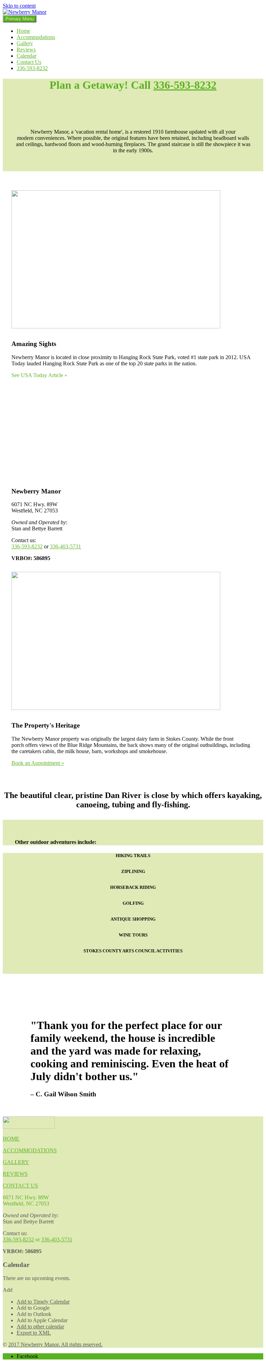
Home (23, 31)
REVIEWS (15, 1174)
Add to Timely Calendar (43, 1302)
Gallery (25, 43)
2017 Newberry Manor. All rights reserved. (55, 1344)
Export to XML (34, 1333)
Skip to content (19, 6)
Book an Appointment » (37, 763)
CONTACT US (20, 1186)
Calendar (26, 56)
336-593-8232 (32, 68)
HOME (11, 1139)
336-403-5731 (65, 546)
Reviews (26, 49)
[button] (7, 1290)
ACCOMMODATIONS (30, 1150)
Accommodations (36, 37)
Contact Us (29, 62)
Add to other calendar (40, 1326)
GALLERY (16, 1162)
